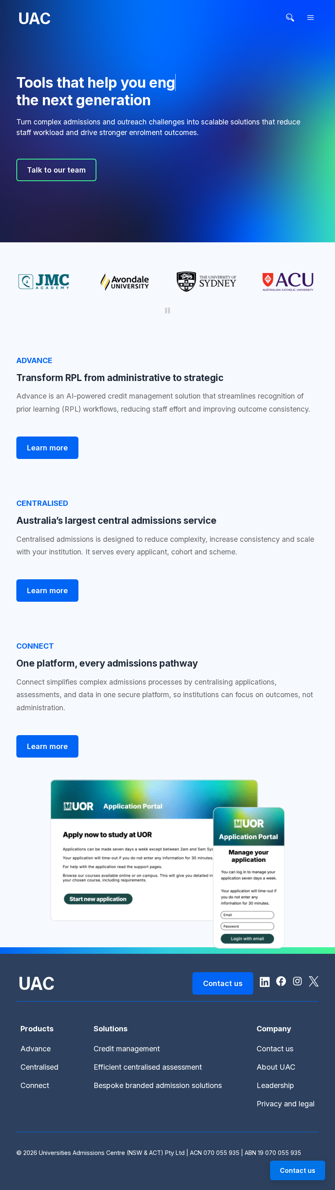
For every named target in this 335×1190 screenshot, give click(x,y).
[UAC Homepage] (34, 19)
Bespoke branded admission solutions (158, 1085)
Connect (34, 1085)
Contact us (275, 1048)
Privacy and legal (286, 1103)
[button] (297, 1170)
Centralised (39, 1067)
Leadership (275, 1085)
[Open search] (290, 18)
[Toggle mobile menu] (310, 18)
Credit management (127, 1048)
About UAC (276, 1067)
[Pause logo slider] (167, 311)
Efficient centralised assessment (148, 1067)
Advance (35, 1048)
